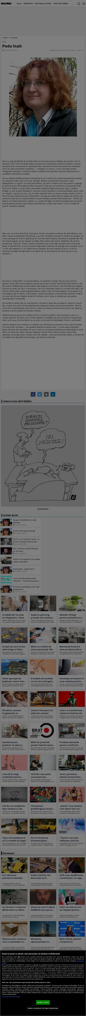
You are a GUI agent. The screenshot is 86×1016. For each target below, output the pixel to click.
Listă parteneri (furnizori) (11, 997)
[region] (43, 983)
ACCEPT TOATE (43, 1002)
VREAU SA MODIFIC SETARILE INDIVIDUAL (43, 1008)
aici (46, 973)
